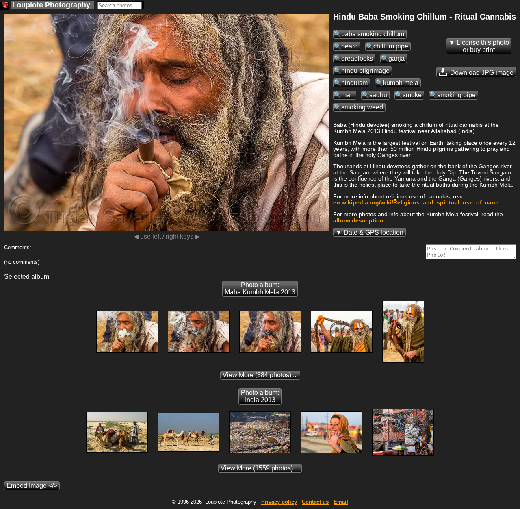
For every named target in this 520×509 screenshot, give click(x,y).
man (347, 94)
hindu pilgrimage (365, 70)
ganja (396, 58)
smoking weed (362, 107)
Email (341, 502)
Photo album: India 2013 (260, 396)
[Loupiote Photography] (4, 6)
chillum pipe (390, 46)
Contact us (315, 502)
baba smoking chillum (372, 33)
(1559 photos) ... (260, 468)
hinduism (354, 82)
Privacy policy (279, 502)
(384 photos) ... (260, 375)
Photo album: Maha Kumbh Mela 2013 (260, 288)
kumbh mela (400, 82)
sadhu (378, 94)
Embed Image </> (31, 485)
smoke (412, 94)
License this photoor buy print (483, 46)
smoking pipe (456, 94)
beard (349, 46)
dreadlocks (357, 58)
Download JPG (481, 72)
